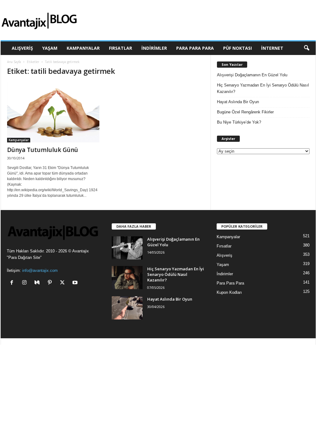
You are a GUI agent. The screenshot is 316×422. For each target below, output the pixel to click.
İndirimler (154, 48)
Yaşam (49, 48)
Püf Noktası (237, 48)
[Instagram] (25, 283)
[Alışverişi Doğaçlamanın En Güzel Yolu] (127, 248)
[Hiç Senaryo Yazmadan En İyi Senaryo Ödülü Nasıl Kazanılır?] (127, 277)
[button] (306, 48)
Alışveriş (22, 48)
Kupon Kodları (229, 292)
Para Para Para (195, 48)
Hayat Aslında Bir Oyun (238, 101)
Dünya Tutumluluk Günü (42, 150)
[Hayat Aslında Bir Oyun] (127, 307)
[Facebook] (13, 283)
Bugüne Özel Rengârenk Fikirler (245, 112)
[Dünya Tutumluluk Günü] (53, 112)
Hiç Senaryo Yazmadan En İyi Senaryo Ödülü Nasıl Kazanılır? (263, 88)
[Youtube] (75, 283)
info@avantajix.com (40, 270)
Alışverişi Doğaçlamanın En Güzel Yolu (252, 75)
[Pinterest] (51, 283)
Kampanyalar (83, 48)
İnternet (272, 48)
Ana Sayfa (14, 62)
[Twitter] (63, 283)
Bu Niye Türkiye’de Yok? (239, 122)
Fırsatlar (120, 48)
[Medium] (38, 283)
